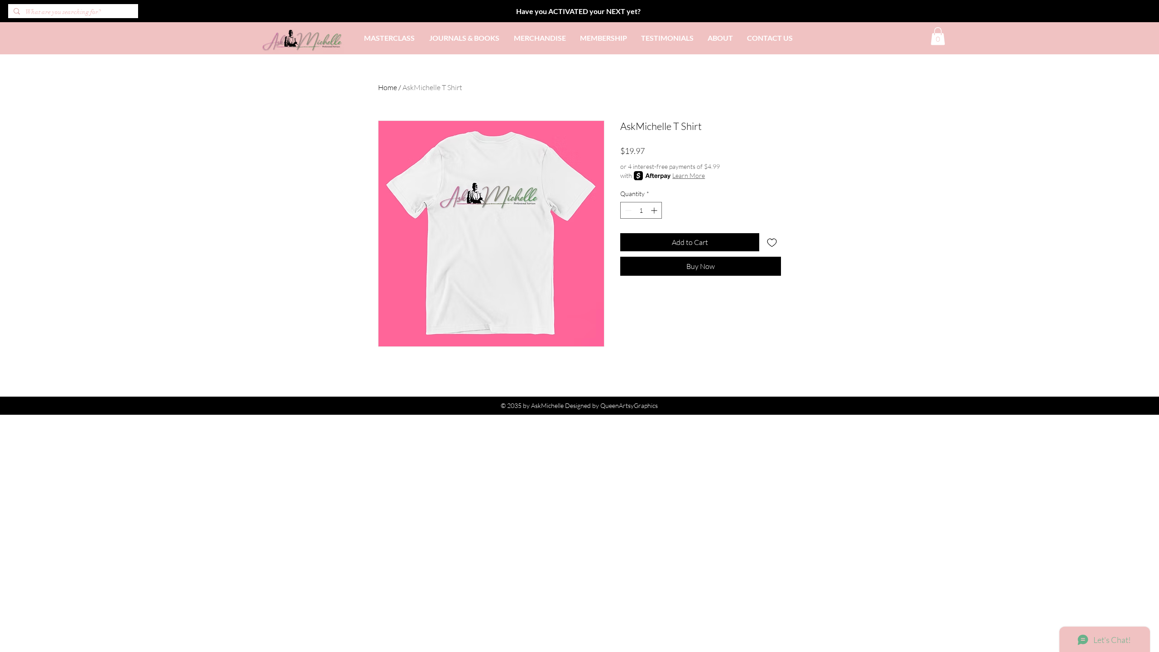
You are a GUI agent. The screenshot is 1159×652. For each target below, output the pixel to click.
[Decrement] (627, 210)
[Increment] (655, 210)
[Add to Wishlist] (772, 242)
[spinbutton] (641, 210)
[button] (937, 36)
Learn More (688, 175)
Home (387, 87)
